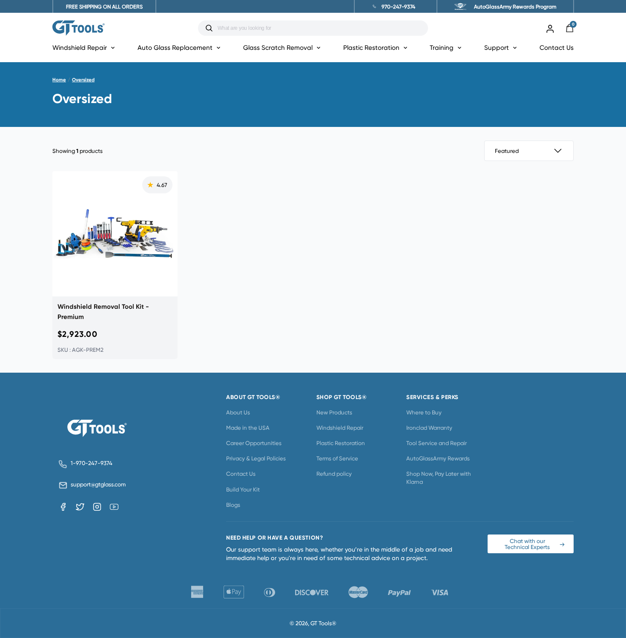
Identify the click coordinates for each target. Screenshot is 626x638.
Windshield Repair (339, 427)
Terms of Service (337, 458)
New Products (334, 412)
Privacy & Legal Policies (256, 458)
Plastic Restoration (340, 443)
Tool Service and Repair (436, 443)
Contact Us (557, 47)
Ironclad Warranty (429, 427)
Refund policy (334, 473)
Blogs (233, 504)
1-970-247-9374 (91, 463)
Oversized (83, 80)
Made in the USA (248, 427)
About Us (238, 412)
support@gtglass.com (97, 484)
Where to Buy (424, 412)
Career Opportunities (253, 443)
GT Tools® (323, 623)
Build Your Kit (243, 489)
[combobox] (319, 28)
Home (59, 80)
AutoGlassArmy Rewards (438, 458)
